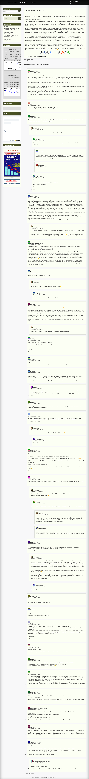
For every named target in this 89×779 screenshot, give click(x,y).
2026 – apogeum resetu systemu (11, 35)
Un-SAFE (6, 26)
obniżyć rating (40, 45)
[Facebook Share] (44, 52)
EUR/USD (6, 82)
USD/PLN (6, 80)
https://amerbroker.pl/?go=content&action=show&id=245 (40, 249)
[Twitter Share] (41, 52)
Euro (31, 56)
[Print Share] (59, 52)
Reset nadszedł (7, 39)
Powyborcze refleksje (8, 40)
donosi (29, 15)
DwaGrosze (10, 2)
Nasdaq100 (6, 53)
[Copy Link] (65, 52)
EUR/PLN (6, 77)
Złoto (5, 60)
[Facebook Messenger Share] (51, 52)
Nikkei (5, 54)
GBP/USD (6, 84)
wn (31, 359)
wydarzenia (43, 56)
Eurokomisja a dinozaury (9, 29)
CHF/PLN (6, 79)
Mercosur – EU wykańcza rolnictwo (11, 33)
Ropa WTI (6, 58)
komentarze (39, 56)
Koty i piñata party (28, 59)
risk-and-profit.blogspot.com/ (37, 708)
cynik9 (40, 12)
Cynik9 (21, 2)
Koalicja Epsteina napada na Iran (11, 28)
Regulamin (26, 2)
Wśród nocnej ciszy (8, 36)
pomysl (59, 748)
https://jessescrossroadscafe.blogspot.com (37, 464)
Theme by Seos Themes (52, 777)
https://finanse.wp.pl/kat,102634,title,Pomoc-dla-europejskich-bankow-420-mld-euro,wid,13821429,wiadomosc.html (53, 651)
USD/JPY (6, 86)
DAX (5, 56)
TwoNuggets (33, 2)
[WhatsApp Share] (68, 52)
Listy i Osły (26, 60)
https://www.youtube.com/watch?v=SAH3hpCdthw (39, 602)
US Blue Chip (7, 51)
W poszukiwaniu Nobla (9, 38)
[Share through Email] (47, 52)
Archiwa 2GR (16, 2)
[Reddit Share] (62, 52)
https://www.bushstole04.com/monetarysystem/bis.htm (45, 182)
